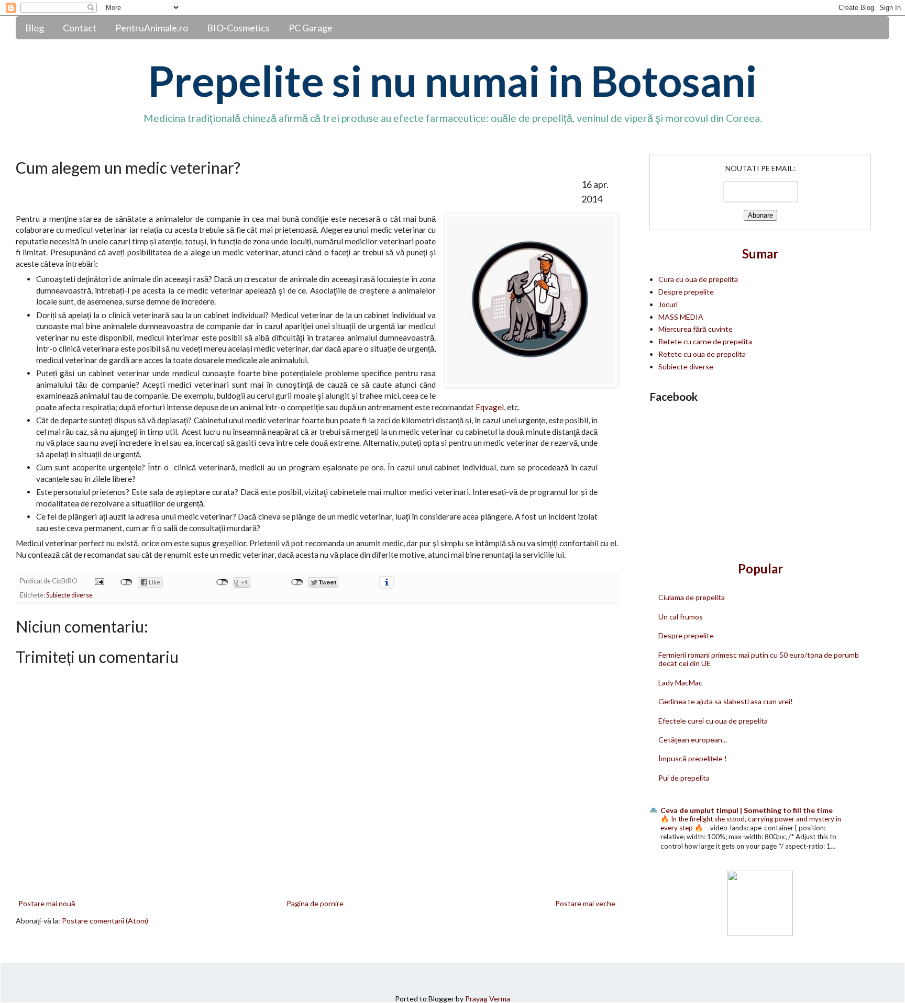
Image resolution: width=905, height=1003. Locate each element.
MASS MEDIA (680, 316)
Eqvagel (490, 407)
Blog (34, 27)
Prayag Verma (487, 998)
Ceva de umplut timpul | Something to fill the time (746, 810)
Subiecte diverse (69, 595)
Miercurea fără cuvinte (695, 328)
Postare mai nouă (46, 903)
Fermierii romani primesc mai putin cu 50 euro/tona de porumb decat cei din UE (758, 659)
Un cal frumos (680, 616)
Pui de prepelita (684, 777)
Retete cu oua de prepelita (702, 354)
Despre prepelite (686, 291)
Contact (79, 27)
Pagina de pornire (315, 903)
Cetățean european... (692, 739)
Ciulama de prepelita (691, 597)
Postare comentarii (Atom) (105, 920)
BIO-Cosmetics (238, 27)
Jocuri (668, 304)
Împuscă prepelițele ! (692, 758)
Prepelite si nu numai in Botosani (452, 80)
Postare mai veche (585, 903)
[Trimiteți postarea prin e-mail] (98, 581)
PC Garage (311, 27)
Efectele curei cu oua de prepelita (713, 720)
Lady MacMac (680, 682)
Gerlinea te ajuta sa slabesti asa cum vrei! (725, 701)
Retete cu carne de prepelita (705, 341)
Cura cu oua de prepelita (698, 279)
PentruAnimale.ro (151, 27)
